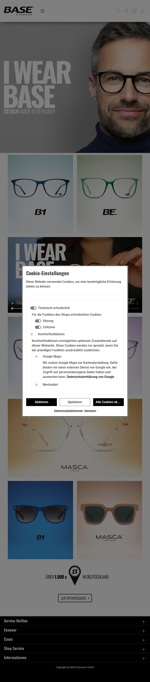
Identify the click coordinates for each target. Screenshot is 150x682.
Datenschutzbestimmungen (68, 410)
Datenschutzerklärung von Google (90, 377)
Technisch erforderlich (54, 308)
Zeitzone (49, 327)
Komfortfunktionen (51, 334)
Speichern (75, 402)
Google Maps (52, 356)
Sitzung (48, 321)
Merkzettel (50, 384)
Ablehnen (41, 402)
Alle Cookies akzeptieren (110, 402)
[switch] (33, 334)
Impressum (90, 410)
